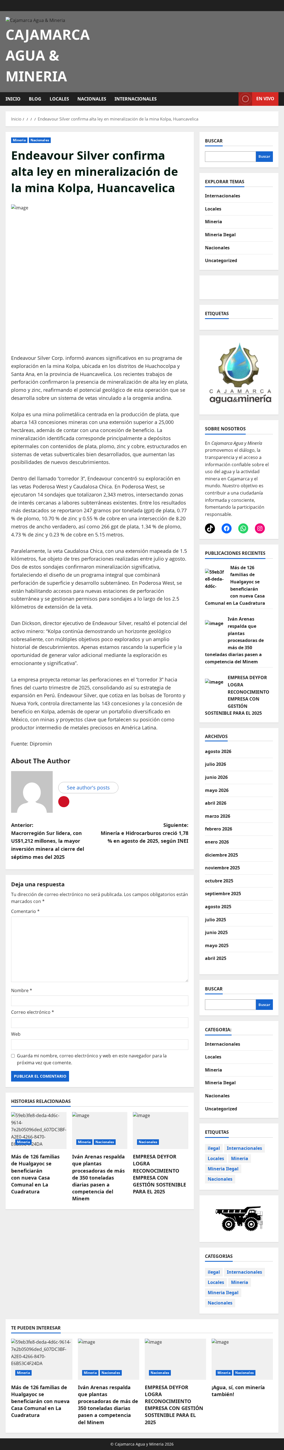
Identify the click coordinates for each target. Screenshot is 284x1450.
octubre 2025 (219, 881)
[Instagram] (260, 528)
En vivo (265, 99)
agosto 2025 (218, 907)
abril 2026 (215, 803)
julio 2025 (215, 920)
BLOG (35, 99)
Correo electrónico (32, 1012)
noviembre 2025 (222, 868)
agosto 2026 (218, 751)
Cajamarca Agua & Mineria (48, 55)
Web (16, 1034)
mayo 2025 (217, 945)
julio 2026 (215, 764)
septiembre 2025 (223, 893)
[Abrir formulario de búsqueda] (232, 99)
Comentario (25, 911)
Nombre (21, 990)
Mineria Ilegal (220, 235)
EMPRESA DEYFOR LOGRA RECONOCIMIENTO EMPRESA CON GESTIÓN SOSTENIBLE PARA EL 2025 (159, 1174)
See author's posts (88, 787)
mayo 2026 (217, 790)
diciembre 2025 (221, 855)
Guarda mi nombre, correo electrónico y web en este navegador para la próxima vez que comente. (92, 1059)
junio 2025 (216, 932)
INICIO (13, 99)
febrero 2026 (218, 829)
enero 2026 (217, 842)
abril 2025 (215, 958)
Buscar (214, 141)
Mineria (19, 140)
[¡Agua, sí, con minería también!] (242, 1359)
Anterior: (47, 841)
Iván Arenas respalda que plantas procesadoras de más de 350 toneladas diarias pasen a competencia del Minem (98, 1177)
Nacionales (91, 99)
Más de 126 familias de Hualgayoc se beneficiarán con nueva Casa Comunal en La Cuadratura (35, 1174)
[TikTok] (210, 528)
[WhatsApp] (243, 528)
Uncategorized (221, 260)
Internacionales (136, 99)
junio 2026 (216, 777)
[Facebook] (227, 528)
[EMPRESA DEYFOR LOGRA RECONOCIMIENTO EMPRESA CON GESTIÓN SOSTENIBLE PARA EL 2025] (160, 1130)
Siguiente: (144, 833)
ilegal (214, 1148)
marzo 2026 (217, 816)
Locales (59, 99)
